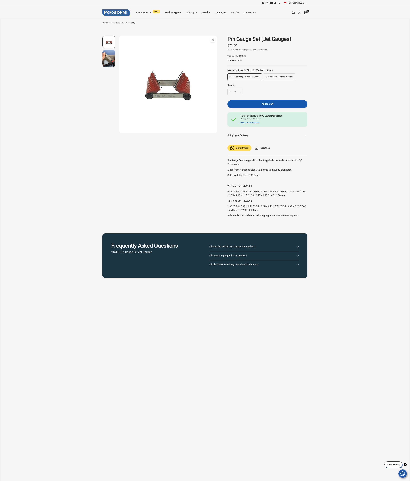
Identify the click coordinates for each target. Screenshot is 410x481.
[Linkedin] (280, 3)
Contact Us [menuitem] (250, 12)
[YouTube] (271, 3)
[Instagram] (267, 3)
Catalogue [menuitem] (220, 12)
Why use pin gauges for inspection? (228, 255)
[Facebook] (263, 3)
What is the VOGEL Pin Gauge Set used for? (232, 246)
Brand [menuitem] (205, 12)
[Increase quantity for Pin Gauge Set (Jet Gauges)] (240, 91)
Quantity (231, 85)
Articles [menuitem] (235, 12)
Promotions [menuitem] (142, 12)
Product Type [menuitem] (172, 12)
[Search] (293, 12)
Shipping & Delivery (237, 135)
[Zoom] (212, 39)
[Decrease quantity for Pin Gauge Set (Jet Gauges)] (230, 91)
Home (105, 23)
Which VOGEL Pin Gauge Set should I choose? (233, 264)
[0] (305, 12)
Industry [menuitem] (190, 12)
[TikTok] (275, 3)
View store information (249, 123)
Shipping (243, 50)
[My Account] (299, 12)
